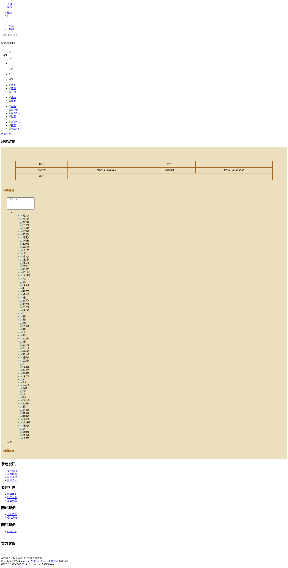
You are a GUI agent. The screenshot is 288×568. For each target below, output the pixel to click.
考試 (16, 128)
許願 (13, 91)
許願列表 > (7, 134)
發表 (9, 442)
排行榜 (14, 109)
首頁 (9, 4)
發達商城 (12, 477)
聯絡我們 (12, 517)
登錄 (9, 12)
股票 (13, 125)
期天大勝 (12, 497)
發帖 (10, 29)
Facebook (11, 531)
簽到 (16, 113)
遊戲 (16, 122)
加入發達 (12, 514)
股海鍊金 (12, 494)
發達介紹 (12, 471)
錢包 (13, 97)
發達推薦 (12, 474)
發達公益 (12, 480)
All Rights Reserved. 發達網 (38, 561)
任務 (13, 106)
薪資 (13, 100)
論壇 (9, 7)
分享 (10, 26)
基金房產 (12, 500)
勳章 (13, 116)
